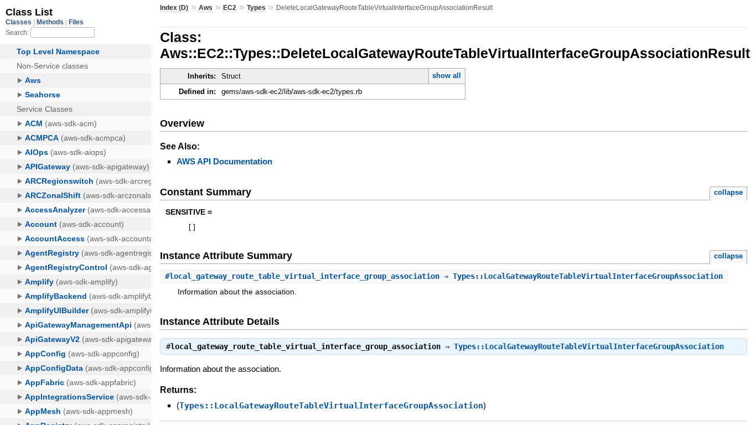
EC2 (229, 8)
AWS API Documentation (224, 161)
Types (256, 8)
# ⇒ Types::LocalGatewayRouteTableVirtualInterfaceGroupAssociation (444, 276)
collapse (728, 192)
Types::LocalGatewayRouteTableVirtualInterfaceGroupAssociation (589, 346)
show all (446, 75)
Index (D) (174, 8)
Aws (206, 8)
